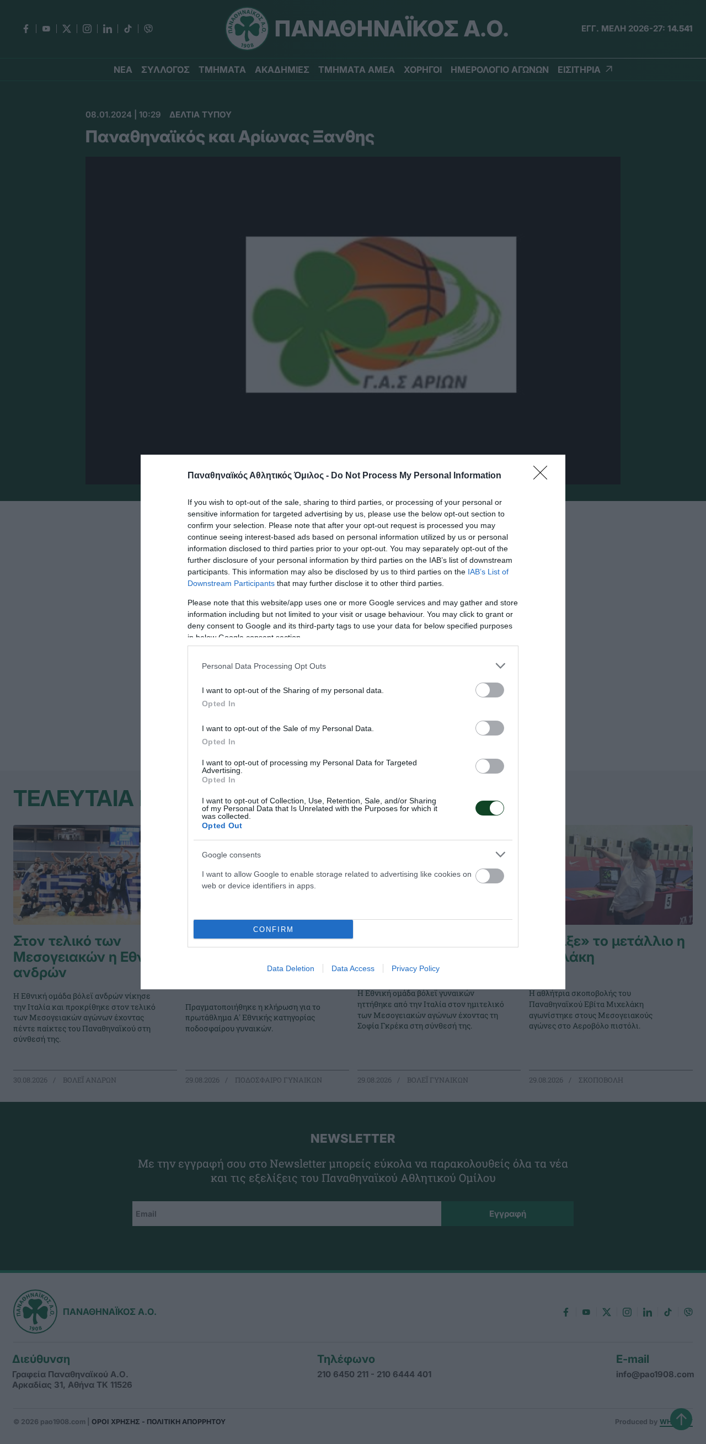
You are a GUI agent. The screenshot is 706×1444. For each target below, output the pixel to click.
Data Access (353, 968)
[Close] (543, 476)
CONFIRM (273, 929)
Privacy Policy (416, 968)
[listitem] (353, 666)
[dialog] (353, 722)
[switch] (489, 690)
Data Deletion (290, 968)
